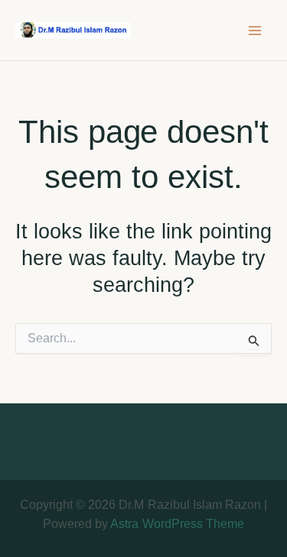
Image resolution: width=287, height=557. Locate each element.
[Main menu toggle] (255, 30)
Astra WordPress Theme (176, 523)
